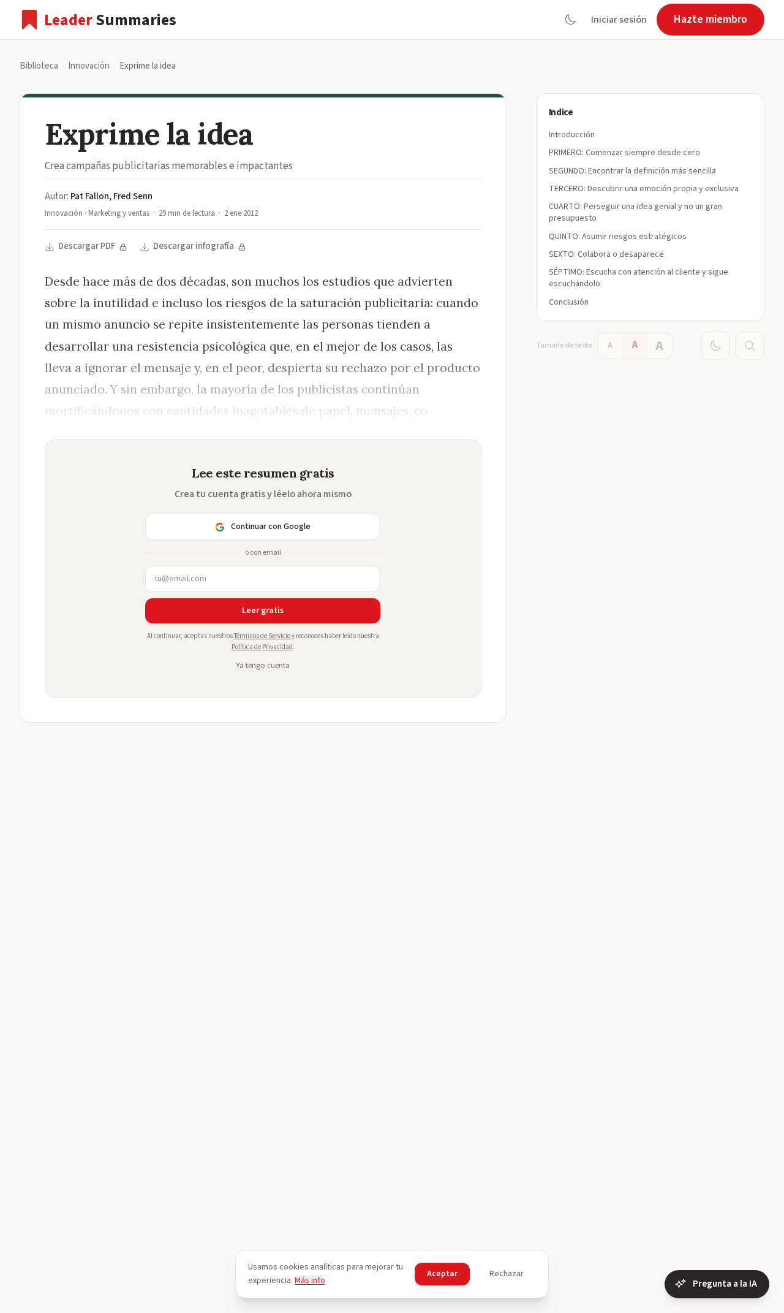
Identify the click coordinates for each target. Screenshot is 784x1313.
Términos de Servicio (262, 636)
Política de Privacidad (262, 647)
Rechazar (506, 1274)
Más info (310, 1280)
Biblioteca (39, 65)
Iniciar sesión (619, 19)
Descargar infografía (193, 246)
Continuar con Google (271, 526)
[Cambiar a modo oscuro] (570, 20)
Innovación (89, 65)
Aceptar (442, 1274)
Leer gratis (263, 610)
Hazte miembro (710, 19)
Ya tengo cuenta (263, 665)
